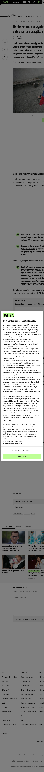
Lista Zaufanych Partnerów (12, 443)
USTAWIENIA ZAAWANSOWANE (22, 451)
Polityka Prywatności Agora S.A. (30, 391)
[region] (22, 386)
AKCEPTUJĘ (22, 457)
